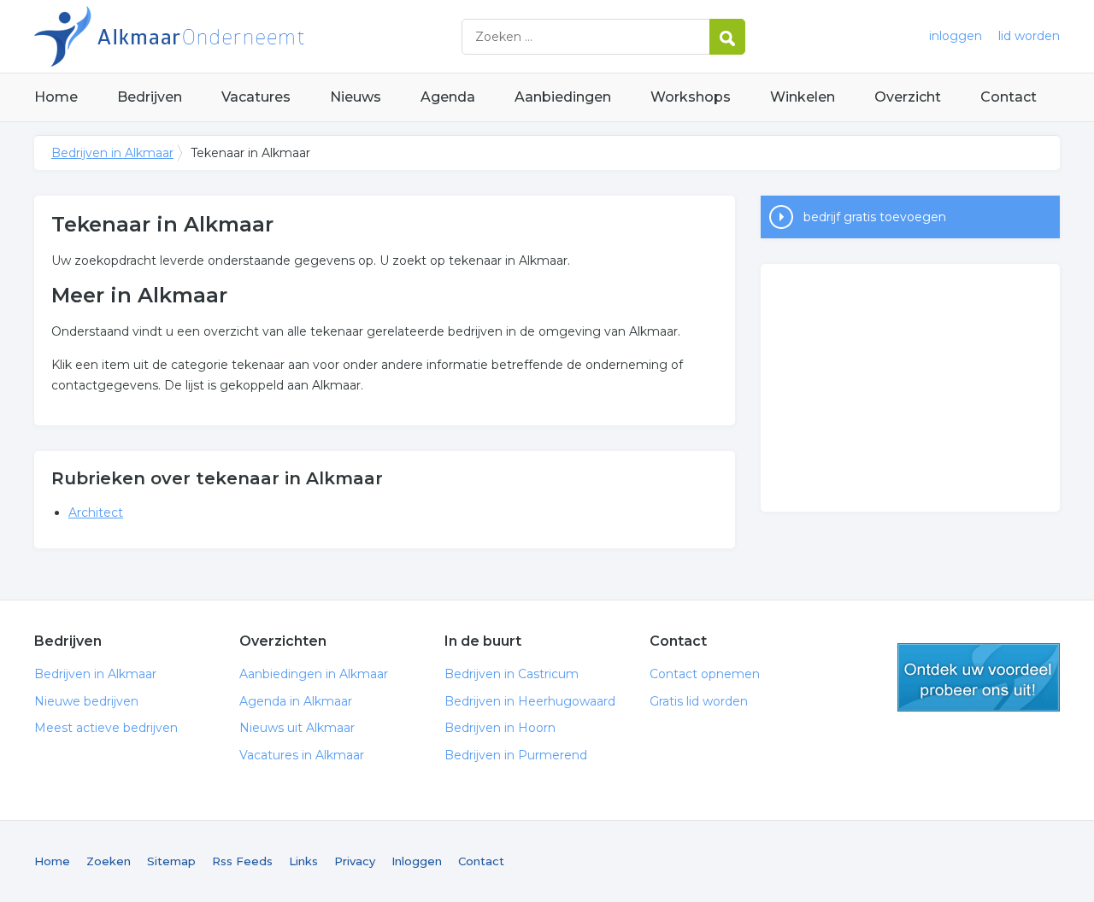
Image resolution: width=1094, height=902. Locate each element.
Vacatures (256, 97)
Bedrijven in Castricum (511, 674)
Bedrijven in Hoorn (500, 727)
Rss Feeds (242, 861)
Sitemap (171, 861)
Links (303, 861)
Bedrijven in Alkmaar (248, 36)
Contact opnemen (705, 674)
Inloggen (416, 861)
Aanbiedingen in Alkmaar (313, 674)
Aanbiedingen (563, 97)
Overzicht (907, 97)
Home (56, 97)
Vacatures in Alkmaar (301, 755)
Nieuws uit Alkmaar (297, 727)
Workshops (690, 97)
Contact (1008, 97)
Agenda (448, 97)
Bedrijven (149, 97)
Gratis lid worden (699, 701)
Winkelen (802, 97)
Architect (95, 512)
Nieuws (355, 97)
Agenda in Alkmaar (295, 701)
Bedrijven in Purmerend (515, 755)
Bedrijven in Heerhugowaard (529, 701)
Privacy (354, 861)
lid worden (1029, 36)
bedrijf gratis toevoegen (874, 217)
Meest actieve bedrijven (106, 727)
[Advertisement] (910, 388)
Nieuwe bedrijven (86, 701)
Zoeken (108, 861)
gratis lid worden (978, 677)
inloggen (955, 36)
